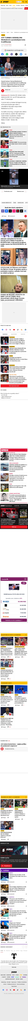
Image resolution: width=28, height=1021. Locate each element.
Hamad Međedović (6, 202)
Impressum (14, 982)
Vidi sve (14, 527)
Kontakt (9, 982)
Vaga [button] (21, 950)
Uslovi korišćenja (21, 984)
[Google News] (25, 210)
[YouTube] (17, 210)
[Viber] (2, 210)
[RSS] (22, 329)
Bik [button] (4, 950)
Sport (8, 32)
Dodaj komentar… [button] (10, 749)
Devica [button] (17, 950)
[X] (10, 210)
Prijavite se (7, 865)
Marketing (3, 982)
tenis (14, 202)
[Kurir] (4, 2)
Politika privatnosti (11, 984)
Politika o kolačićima (22, 982)
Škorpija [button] (25, 950)
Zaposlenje (14, 986)
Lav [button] (14, 950)
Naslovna (3, 32)
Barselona (21, 202)
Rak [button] (12, 950)
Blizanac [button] (8, 950)
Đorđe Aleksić (8, 44)
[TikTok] (21, 210)
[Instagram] (14, 210)
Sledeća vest (20, 191)
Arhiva (4, 984)
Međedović (4, 95)
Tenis (12, 32)
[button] (25, 45)
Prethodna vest (8, 191)
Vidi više (14, 967)
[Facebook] (6, 210)
